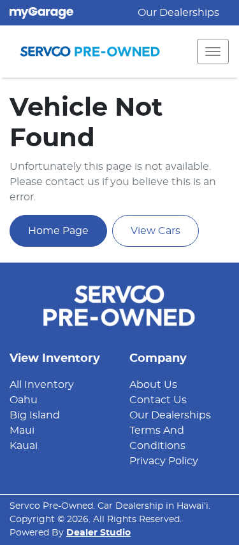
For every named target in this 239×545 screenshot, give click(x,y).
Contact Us (158, 400)
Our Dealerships (178, 13)
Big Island (35, 415)
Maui (22, 430)
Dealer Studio (98, 532)
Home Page (58, 231)
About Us (153, 385)
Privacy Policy (163, 461)
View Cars (155, 231)
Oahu (24, 400)
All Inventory (42, 385)
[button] (213, 51)
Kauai (24, 446)
